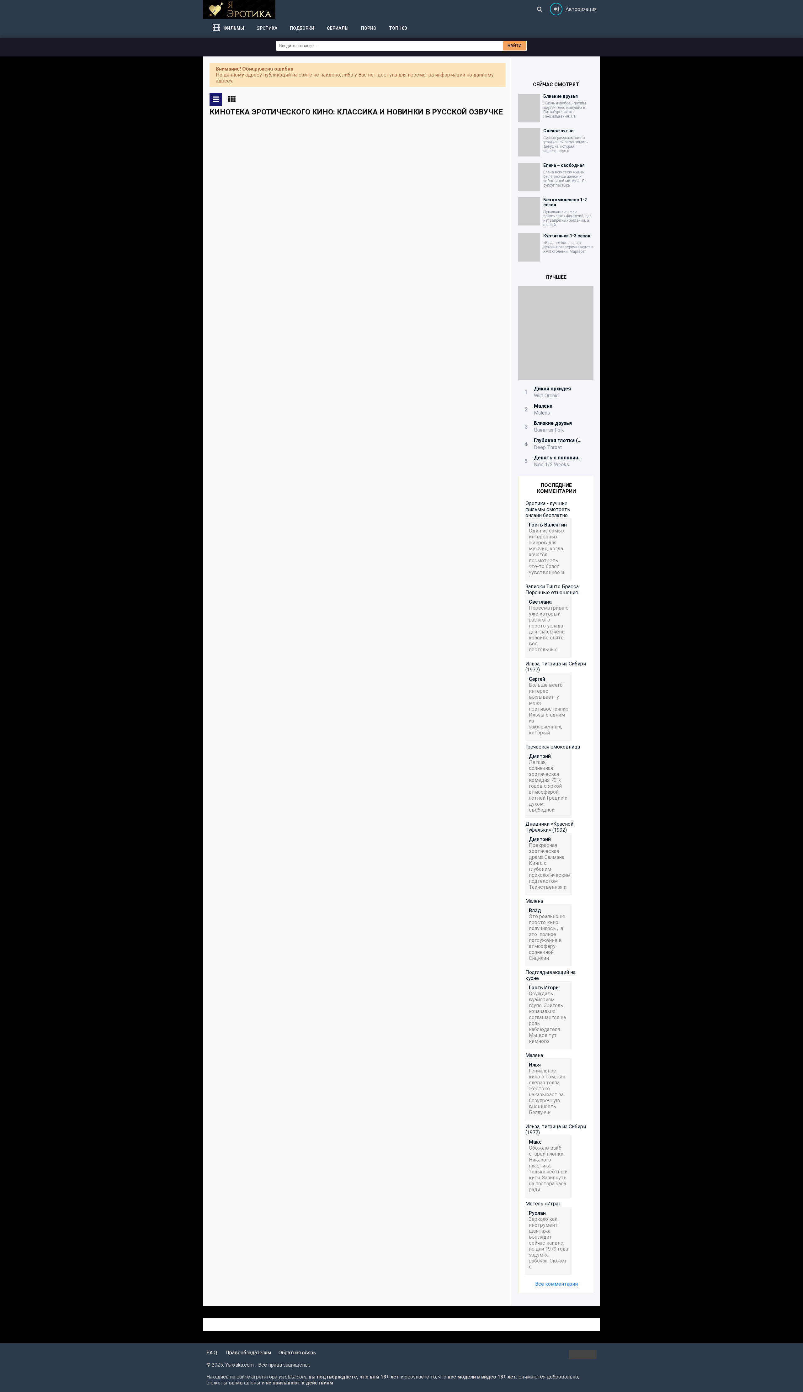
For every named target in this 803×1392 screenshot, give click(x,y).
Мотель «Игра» (543, 1204)
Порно (368, 28)
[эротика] (239, 9)
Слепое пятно (558, 130)
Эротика (267, 28)
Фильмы (233, 28)
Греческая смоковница (552, 747)
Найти (514, 45)
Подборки (302, 28)
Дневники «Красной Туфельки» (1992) (549, 827)
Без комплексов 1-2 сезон (565, 202)
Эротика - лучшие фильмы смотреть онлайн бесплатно (547, 509)
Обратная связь (297, 1353)
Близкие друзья (560, 96)
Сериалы (337, 28)
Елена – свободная (564, 165)
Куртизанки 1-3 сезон (566, 235)
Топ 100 (398, 28)
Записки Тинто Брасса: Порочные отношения (552, 589)
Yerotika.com (239, 1365)
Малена (534, 901)
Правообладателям (248, 1353)
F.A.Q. (212, 1353)
